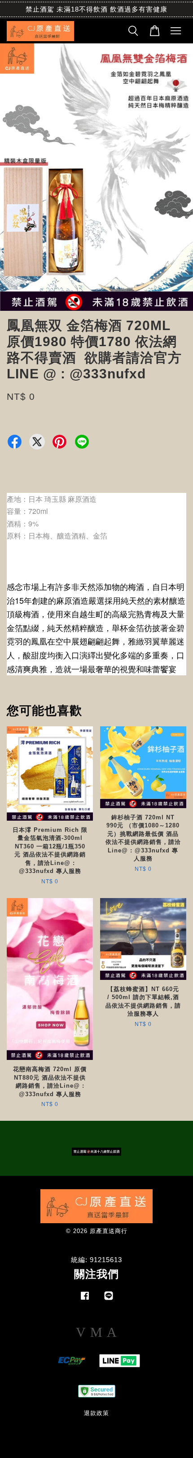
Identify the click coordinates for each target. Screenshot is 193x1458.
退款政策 (96, 1413)
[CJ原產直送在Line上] (108, 1300)
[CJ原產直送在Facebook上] (85, 1300)
